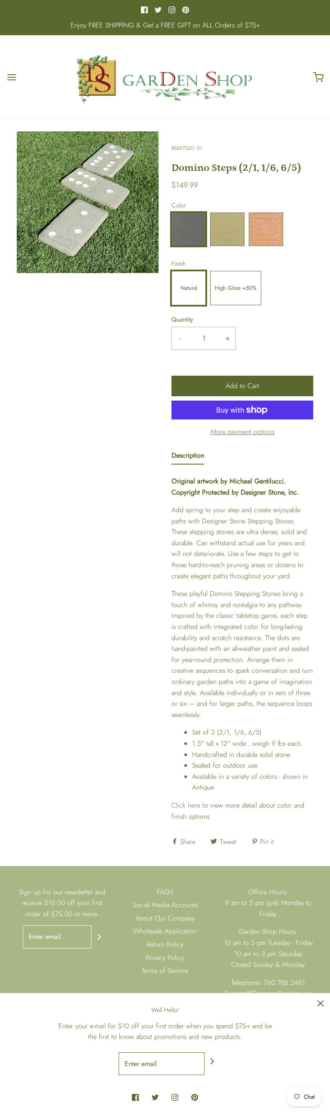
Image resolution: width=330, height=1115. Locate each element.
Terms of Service (165, 970)
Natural (188, 288)
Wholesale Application (165, 931)
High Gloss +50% (236, 288)
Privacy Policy (165, 958)
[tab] (187, 457)
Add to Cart (242, 386)
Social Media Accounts (165, 905)
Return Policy (165, 944)
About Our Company (165, 918)
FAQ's (165, 892)
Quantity (182, 319)
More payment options (243, 432)
